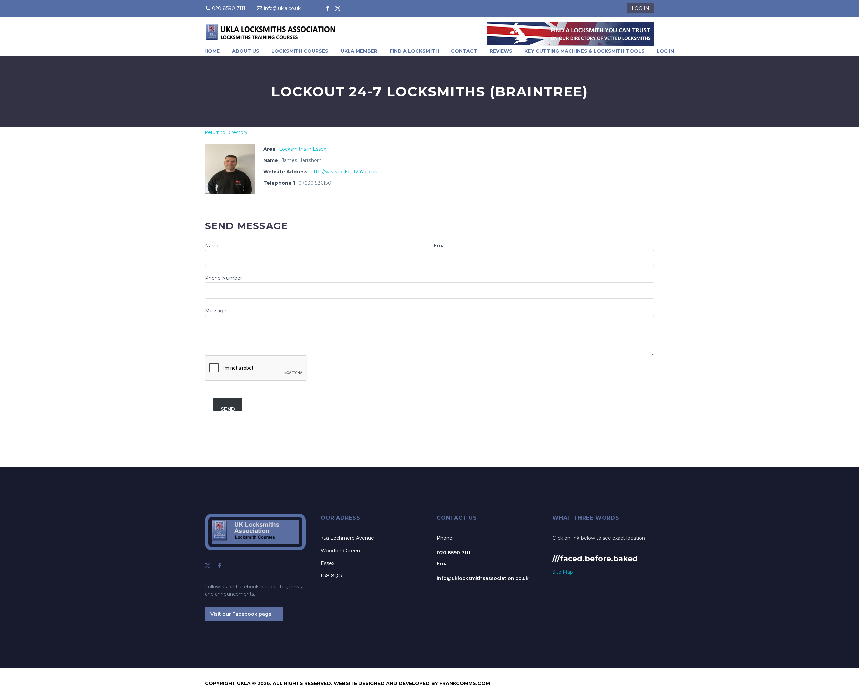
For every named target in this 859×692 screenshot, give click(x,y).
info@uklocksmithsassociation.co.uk (483, 578)
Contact (464, 51)
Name (212, 246)
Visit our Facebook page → (243, 614)
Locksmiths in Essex (302, 149)
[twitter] (207, 565)
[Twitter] (338, 8)
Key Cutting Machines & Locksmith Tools (584, 51)
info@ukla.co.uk (282, 8)
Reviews (501, 51)
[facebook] (219, 565)
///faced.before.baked (595, 558)
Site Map (562, 572)
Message (215, 311)
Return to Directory (226, 132)
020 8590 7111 (228, 8)
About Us (245, 51)
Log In (665, 51)
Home (212, 51)
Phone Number (223, 278)
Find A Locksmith (414, 51)
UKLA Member (359, 51)
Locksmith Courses (300, 51)
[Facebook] (327, 8)
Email (440, 246)
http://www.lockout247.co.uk (344, 172)
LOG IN (640, 8)
